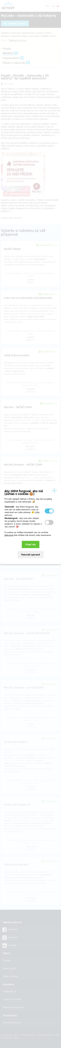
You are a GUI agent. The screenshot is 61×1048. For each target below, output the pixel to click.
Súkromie (8, 535)
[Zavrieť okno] (54, 490)
